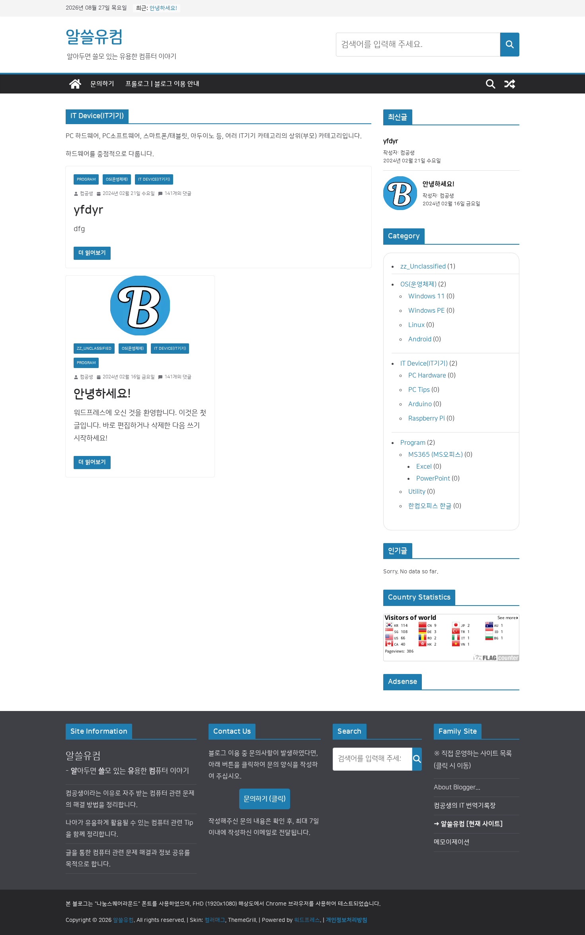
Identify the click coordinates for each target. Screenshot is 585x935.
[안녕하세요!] (140, 305)
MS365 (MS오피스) (435, 454)
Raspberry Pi (426, 418)
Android (419, 339)
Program (86, 179)
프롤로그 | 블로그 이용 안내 (162, 84)
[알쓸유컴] (75, 84)
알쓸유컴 (94, 37)
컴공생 (86, 193)
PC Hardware (427, 375)
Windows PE (426, 310)
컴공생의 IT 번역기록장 (465, 805)
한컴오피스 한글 (430, 506)
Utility (416, 491)
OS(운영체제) (117, 179)
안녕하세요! (163, 11)
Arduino (420, 404)
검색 (510, 44)
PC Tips (419, 389)
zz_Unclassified (94, 348)
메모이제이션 (452, 842)
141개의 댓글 (177, 193)
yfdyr (88, 210)
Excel (424, 466)
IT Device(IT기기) (154, 179)
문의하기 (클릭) (265, 799)
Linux (416, 325)
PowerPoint (433, 478)
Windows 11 (426, 296)
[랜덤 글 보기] (509, 84)
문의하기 (102, 84)
